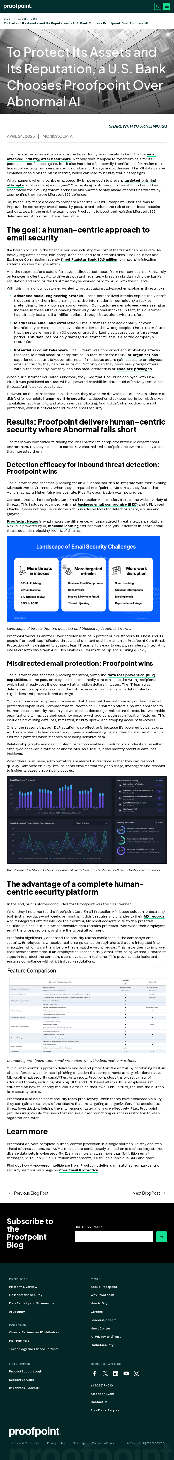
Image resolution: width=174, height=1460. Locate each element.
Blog (7, 18)
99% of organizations (138, 355)
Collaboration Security (25, 1295)
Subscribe (161, 1236)
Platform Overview (23, 1287)
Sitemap (79, 1443)
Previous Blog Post (31, 1193)
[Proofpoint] (18, 6)
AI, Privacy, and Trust (106, 1336)
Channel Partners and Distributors (34, 1332)
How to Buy (99, 1303)
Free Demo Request (106, 1410)
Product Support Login (26, 1371)
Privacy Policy (56, 1443)
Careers (97, 1311)
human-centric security (64, 398)
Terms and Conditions (24, 1443)
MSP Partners (19, 1340)
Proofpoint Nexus (22, 521)
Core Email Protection (78, 1170)
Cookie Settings (103, 1443)
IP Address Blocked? (24, 1388)
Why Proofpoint (102, 1295)
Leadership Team (103, 1320)
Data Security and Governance (31, 1303)
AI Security (17, 1311)
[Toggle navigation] (166, 6)
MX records (154, 916)
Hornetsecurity (102, 1345)
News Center (100, 1328)
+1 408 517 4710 (102, 1385)
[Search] (157, 6)
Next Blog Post (146, 1193)
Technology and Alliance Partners (33, 1349)
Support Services (21, 1380)
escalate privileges (134, 369)
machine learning (63, 526)
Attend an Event (102, 1394)
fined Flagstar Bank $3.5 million (89, 259)
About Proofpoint (104, 1287)
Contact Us (99, 1402)
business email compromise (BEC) (108, 504)
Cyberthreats (27, 18)
